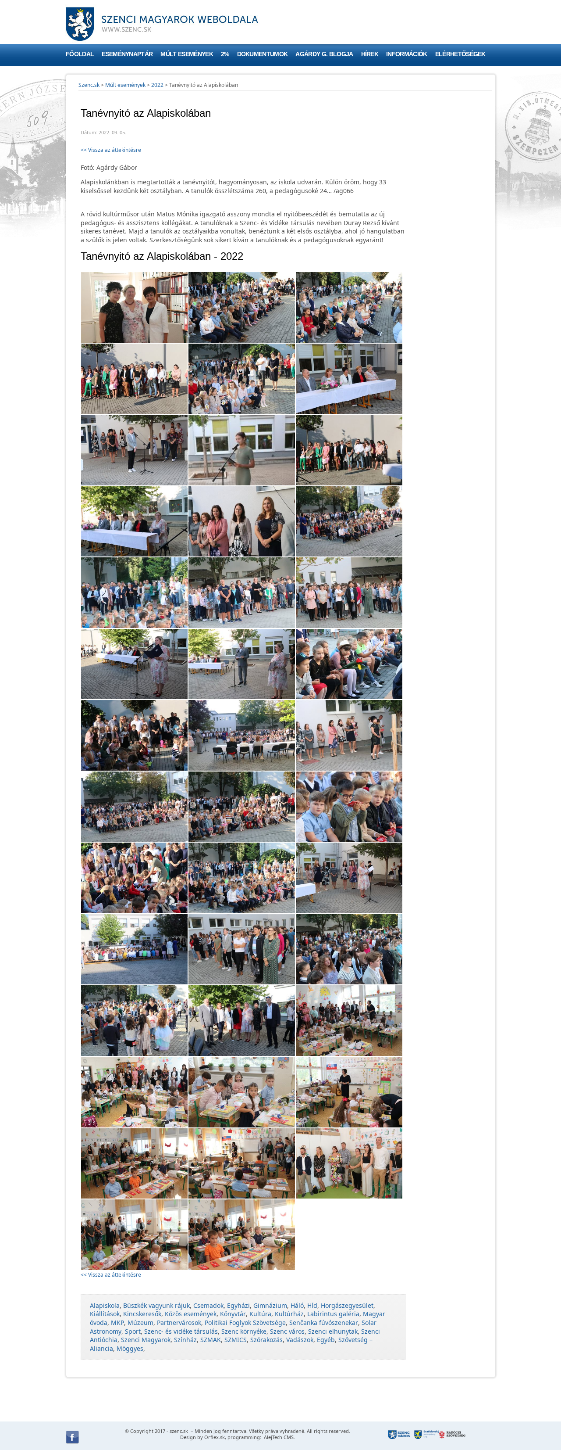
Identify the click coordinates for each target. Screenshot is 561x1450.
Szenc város (287, 1331)
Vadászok (299, 1339)
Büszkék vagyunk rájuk (156, 1305)
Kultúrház (289, 1314)
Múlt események (186, 54)
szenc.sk (179, 1431)
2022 (157, 85)
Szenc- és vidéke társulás (181, 1331)
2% (225, 54)
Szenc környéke (243, 1331)
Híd (312, 1305)
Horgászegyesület (347, 1305)
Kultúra (260, 1314)
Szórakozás (266, 1339)
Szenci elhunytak (333, 1331)
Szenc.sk (88, 85)
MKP (117, 1322)
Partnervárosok (179, 1322)
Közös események (191, 1314)
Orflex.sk (214, 1437)
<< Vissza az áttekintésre (111, 150)
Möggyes (130, 1348)
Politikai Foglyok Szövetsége (245, 1322)
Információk (406, 54)
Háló (297, 1305)
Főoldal (80, 54)
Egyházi (238, 1305)
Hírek (370, 54)
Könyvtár (233, 1314)
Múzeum (140, 1322)
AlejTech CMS (278, 1437)
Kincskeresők (142, 1314)
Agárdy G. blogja (324, 54)
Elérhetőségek (460, 54)
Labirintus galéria (333, 1314)
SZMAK (210, 1339)
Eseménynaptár (127, 54)
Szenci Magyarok (145, 1339)
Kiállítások (105, 1314)
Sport (133, 1331)
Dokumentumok (262, 54)
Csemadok (208, 1305)
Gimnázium (270, 1305)
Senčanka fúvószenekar (323, 1322)
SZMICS (235, 1339)
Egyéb (326, 1339)
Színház (185, 1339)
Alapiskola (105, 1305)
